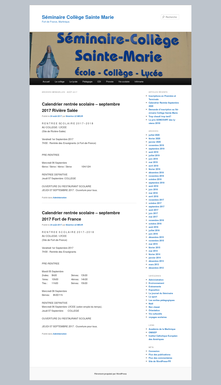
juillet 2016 (154, 230)
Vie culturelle (155, 313)
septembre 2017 (156, 206)
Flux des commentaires (160, 357)
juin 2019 (153, 158)
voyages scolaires (158, 317)
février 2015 (154, 247)
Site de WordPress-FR (160, 361)
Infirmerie (139, 81)
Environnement (156, 283)
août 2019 (153, 151)
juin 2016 (153, 233)
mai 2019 (153, 162)
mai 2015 (153, 243)
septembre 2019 (156, 148)
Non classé (154, 306)
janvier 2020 (155, 141)
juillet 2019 (154, 155)
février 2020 (154, 138)
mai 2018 (153, 192)
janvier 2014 (155, 257)
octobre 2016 (155, 223)
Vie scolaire (123, 81)
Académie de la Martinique (162, 329)
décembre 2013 (156, 260)
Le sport (153, 296)
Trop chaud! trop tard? (160, 116)
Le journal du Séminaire (161, 293)
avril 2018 (153, 196)
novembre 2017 (156, 199)
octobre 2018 (155, 179)
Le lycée (73, 81)
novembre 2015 (156, 240)
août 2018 (153, 186)
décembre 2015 (156, 237)
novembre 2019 (156, 145)
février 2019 (154, 169)
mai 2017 (153, 216)
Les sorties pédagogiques (162, 300)
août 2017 (153, 209)
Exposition (154, 289)
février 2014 (154, 254)
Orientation (154, 310)
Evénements (155, 286)
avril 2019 (153, 165)
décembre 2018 (156, 172)
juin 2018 (153, 189)
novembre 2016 (156, 220)
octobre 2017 (155, 203)
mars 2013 (154, 264)
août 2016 (153, 226)
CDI (99, 81)
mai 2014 (153, 250)
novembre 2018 (156, 175)
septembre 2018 (156, 182)
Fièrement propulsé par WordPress (110, 373)
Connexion (154, 351)
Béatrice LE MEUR (74, 116)
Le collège (59, 81)
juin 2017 (153, 213)
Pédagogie (87, 81)
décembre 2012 (156, 267)
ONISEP (153, 332)
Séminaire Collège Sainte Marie (78, 16)
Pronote (109, 81)
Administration (59, 197)
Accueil (46, 81)
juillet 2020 (154, 134)
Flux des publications (159, 354)
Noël (151, 303)
